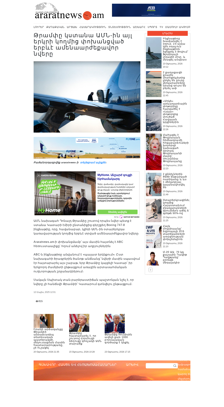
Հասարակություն (92, 27)
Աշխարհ (139, 27)
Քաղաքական (55, 27)
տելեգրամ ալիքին (92, 162)
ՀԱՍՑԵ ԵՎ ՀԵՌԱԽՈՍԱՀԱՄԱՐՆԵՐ (87, 364)
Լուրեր (39, 27)
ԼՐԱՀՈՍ (167, 33)
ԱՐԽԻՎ (132, 364)
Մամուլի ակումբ (177, 27)
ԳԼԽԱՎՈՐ (47, 364)
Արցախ (72, 27)
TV (161, 27)
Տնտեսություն (119, 27)
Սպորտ (152, 27)
